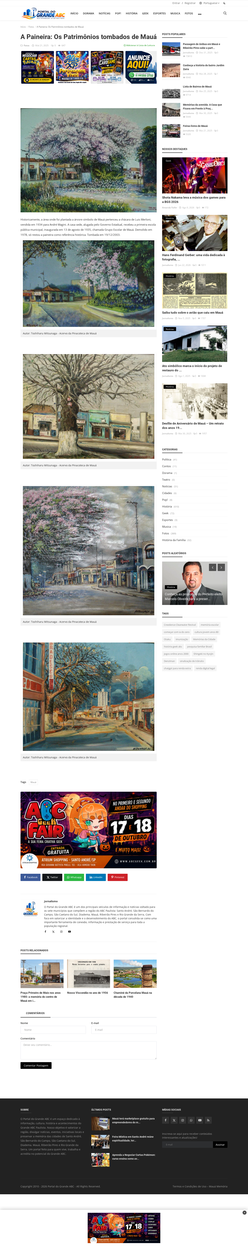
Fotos (189, 13)
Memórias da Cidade (204, 639)
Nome (24, 1023)
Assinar (220, 1144)
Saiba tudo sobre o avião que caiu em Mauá (192, 312)
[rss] (208, 1120)
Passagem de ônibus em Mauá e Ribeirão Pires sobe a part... (201, 46)
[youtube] (199, 1120)
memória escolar (210, 624)
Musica (175, 13)
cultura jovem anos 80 (206, 632)
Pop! (118, 13)
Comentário (28, 1038)
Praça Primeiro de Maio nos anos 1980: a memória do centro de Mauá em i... (41, 996)
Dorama (88, 13)
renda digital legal (205, 668)
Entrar (176, 3)
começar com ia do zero (177, 632)
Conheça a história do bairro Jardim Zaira (203, 67)
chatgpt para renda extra (177, 668)
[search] (224, 13)
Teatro (166, 479)
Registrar (190, 3)
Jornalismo (51, 901)
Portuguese (210, 3)
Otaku (167, 639)
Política (166, 459)
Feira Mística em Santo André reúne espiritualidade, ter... (133, 1138)
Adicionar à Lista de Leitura (140, 45)
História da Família (174, 540)
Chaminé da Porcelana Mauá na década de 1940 (133, 994)
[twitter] (174, 1120)
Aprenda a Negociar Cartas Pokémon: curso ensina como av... (133, 1156)
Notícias (104, 13)
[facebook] (165, 1120)
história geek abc (173, 646)
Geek (145, 13)
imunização (182, 639)
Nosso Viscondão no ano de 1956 (87, 992)
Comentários (35, 1013)
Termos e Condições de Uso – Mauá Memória (200, 1186)
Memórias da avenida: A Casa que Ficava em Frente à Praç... (202, 106)
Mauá (33, 782)
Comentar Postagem (36, 1065)
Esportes (159, 13)
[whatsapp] (191, 1120)
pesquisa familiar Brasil (199, 646)
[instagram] (182, 1120)
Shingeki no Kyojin (203, 653)
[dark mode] (224, 3)
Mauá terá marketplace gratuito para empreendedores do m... (133, 1120)
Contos (166, 466)
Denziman (169, 661)
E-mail (95, 1023)
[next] (221, 567)
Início (74, 13)
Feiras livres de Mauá (195, 126)
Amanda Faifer (169, 207)
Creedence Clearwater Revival (180, 624)
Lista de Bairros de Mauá (197, 86)
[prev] (212, 567)
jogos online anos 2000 (176, 653)
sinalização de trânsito (192, 661)
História (131, 13)
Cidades (167, 493)
